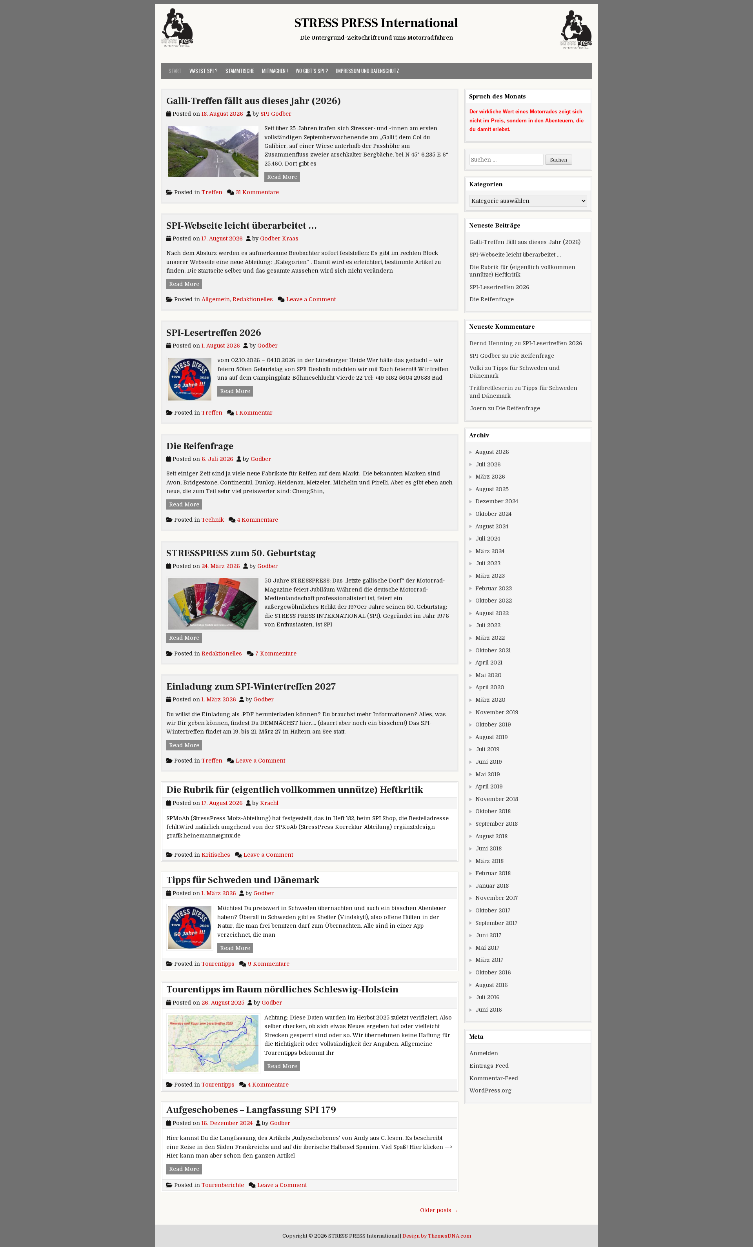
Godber (267, 345)
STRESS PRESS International (376, 23)
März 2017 (489, 960)
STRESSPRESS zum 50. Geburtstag (241, 553)
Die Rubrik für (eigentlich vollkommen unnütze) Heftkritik (294, 790)
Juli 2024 (487, 538)
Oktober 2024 (493, 514)
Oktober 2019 (493, 724)
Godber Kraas (279, 238)
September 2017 (496, 923)
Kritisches (216, 855)
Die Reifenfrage (199, 446)
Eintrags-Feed (489, 1066)
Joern (477, 408)
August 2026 (492, 452)
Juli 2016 (487, 997)
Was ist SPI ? (203, 71)
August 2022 (492, 613)
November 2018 (496, 799)
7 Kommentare (275, 653)
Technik (213, 520)
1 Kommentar (254, 413)
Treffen (212, 192)
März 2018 (489, 861)
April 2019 (489, 786)
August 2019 (491, 737)
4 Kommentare (257, 520)
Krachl (269, 803)
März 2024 (489, 551)
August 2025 (492, 489)
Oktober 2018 (493, 811)
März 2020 (490, 700)
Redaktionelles (253, 299)
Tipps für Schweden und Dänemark (242, 880)
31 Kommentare (257, 192)
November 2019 (496, 712)
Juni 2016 (488, 1010)
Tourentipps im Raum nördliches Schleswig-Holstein (282, 989)
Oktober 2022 (493, 600)
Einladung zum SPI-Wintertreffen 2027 (251, 687)
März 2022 (490, 638)
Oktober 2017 (493, 910)
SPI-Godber (275, 114)
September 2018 (496, 824)
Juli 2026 (488, 464)
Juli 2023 (487, 563)
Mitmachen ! (275, 71)
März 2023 (490, 576)
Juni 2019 (488, 762)
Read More (283, 176)
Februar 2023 (493, 588)
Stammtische (240, 71)
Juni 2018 (488, 848)
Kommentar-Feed (493, 1078)
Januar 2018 (492, 886)
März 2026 (490, 476)
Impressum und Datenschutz (367, 71)
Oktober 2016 (493, 972)
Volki (476, 368)
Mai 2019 (487, 774)
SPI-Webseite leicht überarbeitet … (241, 226)
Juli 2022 (487, 625)
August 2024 (491, 526)
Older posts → (439, 1210)
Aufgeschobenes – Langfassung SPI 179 (251, 1110)
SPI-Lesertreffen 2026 (213, 333)
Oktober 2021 (493, 650)
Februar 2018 (493, 873)
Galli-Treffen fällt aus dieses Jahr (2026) (253, 101)
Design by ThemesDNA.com (436, 1236)
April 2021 (488, 662)
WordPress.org (490, 1090)
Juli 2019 (487, 749)
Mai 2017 (487, 948)
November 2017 (496, 898)
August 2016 (491, 985)
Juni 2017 (488, 935)
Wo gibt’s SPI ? (312, 71)
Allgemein (216, 299)
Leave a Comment (311, 299)
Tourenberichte (223, 1185)
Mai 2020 (488, 675)
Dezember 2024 (496, 501)
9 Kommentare (268, 964)
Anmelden (483, 1053)
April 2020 (489, 687)
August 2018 (491, 836)
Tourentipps (218, 964)
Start (175, 71)
